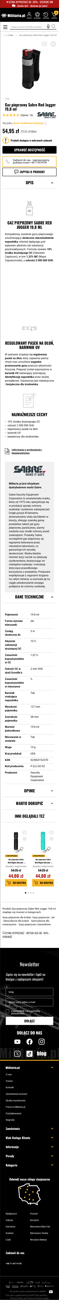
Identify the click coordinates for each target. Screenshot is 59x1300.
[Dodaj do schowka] (53, 44)
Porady (10, 1156)
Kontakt (10, 1087)
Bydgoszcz (11, 1213)
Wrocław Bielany (38, 1239)
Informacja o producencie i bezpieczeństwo (27, 451)
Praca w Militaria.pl (15, 1107)
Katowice (10, 1226)
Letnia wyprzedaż (11, 856)
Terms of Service (35, 1298)
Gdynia (9, 1220)
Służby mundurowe (15, 1100)
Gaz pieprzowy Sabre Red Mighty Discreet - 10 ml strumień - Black (16, 861)
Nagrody (10, 1120)
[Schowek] (37, 15)
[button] (45, 123)
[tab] (29, 186)
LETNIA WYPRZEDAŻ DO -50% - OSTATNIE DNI (31, 2)
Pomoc (9, 1081)
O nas (9, 1074)
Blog (41, 1054)
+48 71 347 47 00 (13, 1263)
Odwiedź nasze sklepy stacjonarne (29, 1179)
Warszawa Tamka (39, 1233)
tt (24, 1054)
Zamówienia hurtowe (16, 1094)
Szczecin (34, 1220)
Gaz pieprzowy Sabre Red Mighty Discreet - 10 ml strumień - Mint (43, 861)
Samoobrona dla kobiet (16, 920)
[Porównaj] (44, 44)
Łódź (8, 1239)
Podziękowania (13, 1113)
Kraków (10, 1233)
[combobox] (33, 27)
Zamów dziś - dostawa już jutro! (32, 6)
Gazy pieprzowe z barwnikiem (35, 924)
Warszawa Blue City (40, 1226)
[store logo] (13, 15)
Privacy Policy (16, 1298)
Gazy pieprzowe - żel (43, 917)
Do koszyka (19, 882)
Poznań (34, 1213)
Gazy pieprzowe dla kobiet (17, 917)
